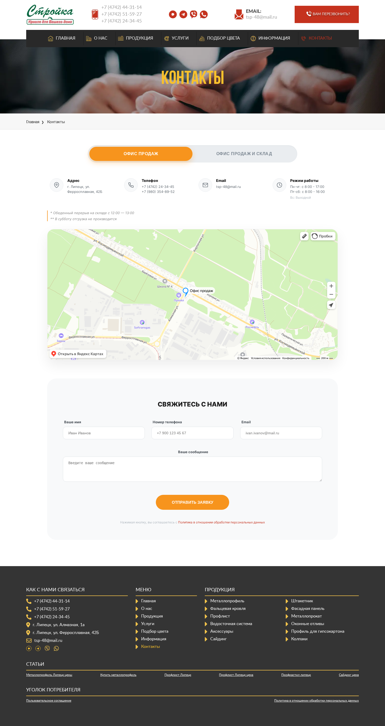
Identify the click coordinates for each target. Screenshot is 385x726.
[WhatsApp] (56, 648)
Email (246, 422)
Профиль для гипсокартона (317, 631)
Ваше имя (72, 422)
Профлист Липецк (177, 674)
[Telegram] (38, 648)
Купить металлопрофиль (118, 674)
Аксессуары (221, 631)
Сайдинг (218, 639)
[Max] (28, 648)
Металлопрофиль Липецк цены (49, 674)
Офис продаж (141, 153)
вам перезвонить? (331, 14)
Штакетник (302, 601)
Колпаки (299, 639)
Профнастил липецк (296, 674)
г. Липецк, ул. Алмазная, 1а (59, 625)
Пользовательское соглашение (48, 700)
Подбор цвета (223, 38)
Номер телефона (167, 422)
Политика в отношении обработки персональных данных (221, 522)
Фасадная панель (307, 608)
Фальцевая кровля (228, 608)
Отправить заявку (192, 502)
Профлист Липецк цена (236, 674)
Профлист (220, 616)
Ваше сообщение (193, 452)
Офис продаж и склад (244, 153)
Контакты (320, 38)
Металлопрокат (306, 616)
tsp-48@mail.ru (261, 17)
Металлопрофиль (227, 601)
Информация (274, 38)
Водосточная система (231, 624)
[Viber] (47, 648)
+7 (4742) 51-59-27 (121, 14)
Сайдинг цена (349, 674)
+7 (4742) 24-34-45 (121, 21)
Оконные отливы (307, 624)
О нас (100, 38)
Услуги (180, 38)
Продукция (139, 38)
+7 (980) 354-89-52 (158, 191)
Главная (65, 38)
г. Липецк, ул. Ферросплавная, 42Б (66, 633)
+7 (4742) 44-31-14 (121, 7)
